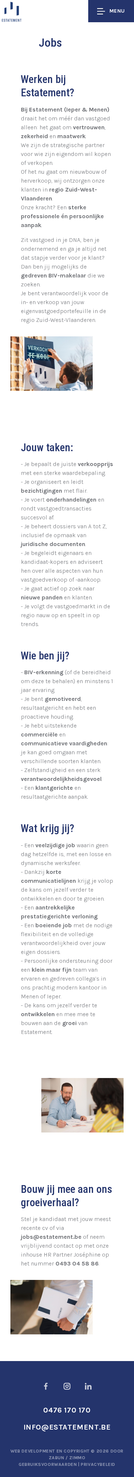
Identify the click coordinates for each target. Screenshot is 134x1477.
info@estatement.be (67, 1427)
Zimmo (77, 1457)
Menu (117, 11)
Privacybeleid (98, 1464)
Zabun (56, 1457)
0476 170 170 (66, 1410)
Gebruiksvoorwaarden (48, 1464)
